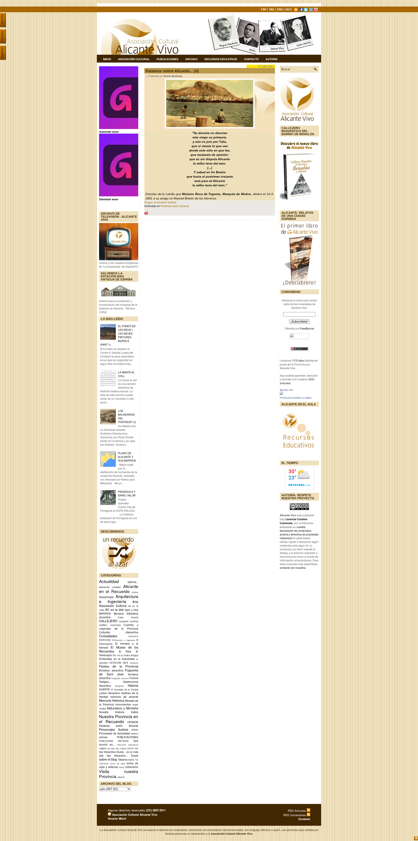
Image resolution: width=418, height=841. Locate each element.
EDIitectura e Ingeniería (123, 640)
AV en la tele (114, 609)
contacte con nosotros (293, 567)
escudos (103, 662)
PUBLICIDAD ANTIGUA (113, 740)
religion (102, 748)
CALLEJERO (108, 620)
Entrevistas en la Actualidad (117, 659)
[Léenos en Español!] (264, 10)
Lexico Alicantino (109, 693)
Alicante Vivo (286, 390)
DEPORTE (133, 636)
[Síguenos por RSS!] (296, 10)
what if (121, 777)
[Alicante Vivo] (281, 394)
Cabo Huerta (128, 617)
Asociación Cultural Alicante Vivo (134, 814)
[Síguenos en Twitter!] (306, 10)
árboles (135, 592)
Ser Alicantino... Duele (122, 755)
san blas (111, 748)
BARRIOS (105, 613)
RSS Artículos (297, 811)
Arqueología (106, 597)
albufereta (104, 587)
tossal (121, 767)
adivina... (133, 582)
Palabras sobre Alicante (118, 725)
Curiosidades (108, 636)
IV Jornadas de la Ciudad (124, 689)
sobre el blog (108, 759)
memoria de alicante (124, 696)
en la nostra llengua (127, 655)
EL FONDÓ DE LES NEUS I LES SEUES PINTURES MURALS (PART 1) (118, 335)
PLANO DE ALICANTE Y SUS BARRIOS (127, 456)
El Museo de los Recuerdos (118, 649)
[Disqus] (209, 280)
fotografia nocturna (120, 678)
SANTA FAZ (132, 748)
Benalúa (119, 613)
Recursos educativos (127, 744)
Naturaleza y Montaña (122, 708)
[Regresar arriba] (416, 838)
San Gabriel (121, 748)
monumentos (123, 704)
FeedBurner (307, 328)
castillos (103, 625)
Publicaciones (167, 59)
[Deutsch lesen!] (289, 10)
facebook (134, 662)
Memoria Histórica (111, 700)
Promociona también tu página (296, 397)
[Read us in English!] (281, 10)
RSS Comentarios (295, 815)
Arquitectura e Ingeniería (118, 598)
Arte (135, 601)
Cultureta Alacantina (118, 632)
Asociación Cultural (134, 59)
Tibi (136, 759)
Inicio (107, 59)
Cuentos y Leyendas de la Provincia (118, 626)
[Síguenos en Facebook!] (301, 10)
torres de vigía (117, 763)
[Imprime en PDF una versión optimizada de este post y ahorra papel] (146, 214)
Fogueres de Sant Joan (118, 672)
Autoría (272, 59)
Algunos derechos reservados (137, 810)
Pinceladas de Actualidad (114, 733)
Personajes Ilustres (113, 729)
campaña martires (128, 621)
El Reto (125, 651)
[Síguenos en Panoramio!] (311, 10)
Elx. (114, 655)
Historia (133, 685)
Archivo (191, 59)
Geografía (119, 685)
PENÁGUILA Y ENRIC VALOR (127, 493)
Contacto (251, 59)
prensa (103, 737)
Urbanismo (131, 767)
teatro (131, 759)
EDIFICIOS (105, 640)
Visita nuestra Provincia (118, 773)
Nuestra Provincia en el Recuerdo (118, 718)
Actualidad (109, 581)
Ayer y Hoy (131, 610)
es (137, 659)
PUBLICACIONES (127, 737)
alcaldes (116, 587)
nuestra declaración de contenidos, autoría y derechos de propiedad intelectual (299, 532)
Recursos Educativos (220, 59)
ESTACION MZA (119, 662)
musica (102, 708)
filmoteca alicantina (111, 670)
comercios (115, 625)
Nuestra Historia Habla (118, 712)
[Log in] (109, 814)
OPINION (132, 722)
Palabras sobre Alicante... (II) (172, 71)
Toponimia (103, 763)
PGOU (134, 729)
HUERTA (104, 689)
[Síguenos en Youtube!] (316, 10)
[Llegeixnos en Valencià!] (272, 10)
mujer (135, 704)
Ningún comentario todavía (160, 202)
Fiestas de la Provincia (118, 666)
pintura (134, 733)
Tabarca (123, 759)
